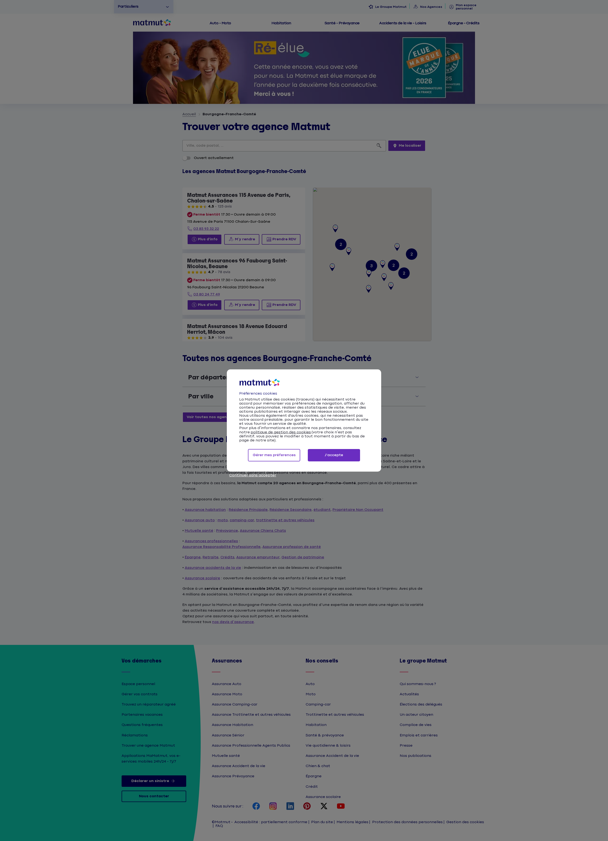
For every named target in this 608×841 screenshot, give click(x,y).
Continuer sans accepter (252, 475)
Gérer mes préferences (274, 455)
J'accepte (334, 455)
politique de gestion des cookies (281, 432)
